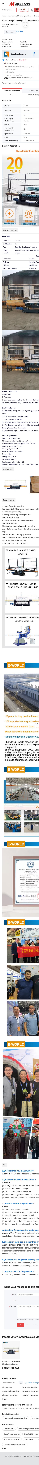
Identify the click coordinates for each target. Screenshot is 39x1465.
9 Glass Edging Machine (12, 1439)
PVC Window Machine (29, 1395)
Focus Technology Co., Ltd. (27, 1456)
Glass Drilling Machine (9, 1395)
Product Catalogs (33, 1383)
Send (20, 1325)
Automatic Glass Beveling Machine (15, 1418)
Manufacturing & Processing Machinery (19, 16)
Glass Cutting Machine (29, 1387)
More (4, 1449)
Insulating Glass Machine (10, 1391)
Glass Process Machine (12, 1434)
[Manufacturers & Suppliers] (19, 4)
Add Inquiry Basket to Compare (15, 83)
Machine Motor (9, 1429)
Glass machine (7, 1387)
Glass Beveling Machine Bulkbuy (14, 1444)
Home (4, 16)
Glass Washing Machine (30, 1391)
